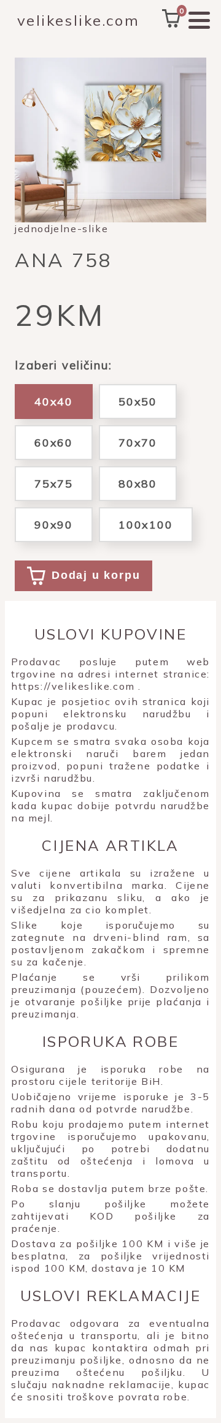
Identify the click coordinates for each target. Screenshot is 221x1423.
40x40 (53, 401)
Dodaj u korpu (96, 575)
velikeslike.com (78, 20)
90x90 (53, 525)
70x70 (137, 443)
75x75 (53, 484)
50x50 (137, 401)
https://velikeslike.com (73, 686)
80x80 (137, 484)
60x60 (53, 443)
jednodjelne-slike (61, 228)
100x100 (145, 525)
